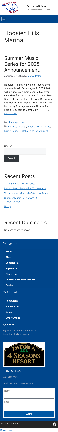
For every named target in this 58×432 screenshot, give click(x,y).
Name (7, 390)
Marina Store (12, 306)
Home (9, 251)
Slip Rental (11, 268)
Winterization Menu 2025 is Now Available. (28, 193)
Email (7, 401)
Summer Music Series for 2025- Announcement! (23, 64)
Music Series (11, 131)
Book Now (6, 430)
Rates (9, 312)
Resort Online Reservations (20, 279)
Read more (10, 113)
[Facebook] (55, 424)
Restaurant (41, 131)
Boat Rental (19, 126)
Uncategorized (16, 122)
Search (8, 146)
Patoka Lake (27, 131)
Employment (13, 317)
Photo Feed (12, 274)
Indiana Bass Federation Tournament (25, 188)
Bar (10, 126)
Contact (10, 285)
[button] (3, 19)
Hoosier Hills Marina (39, 126)
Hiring (7, 206)
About (9, 257)
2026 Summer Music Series (19, 183)
